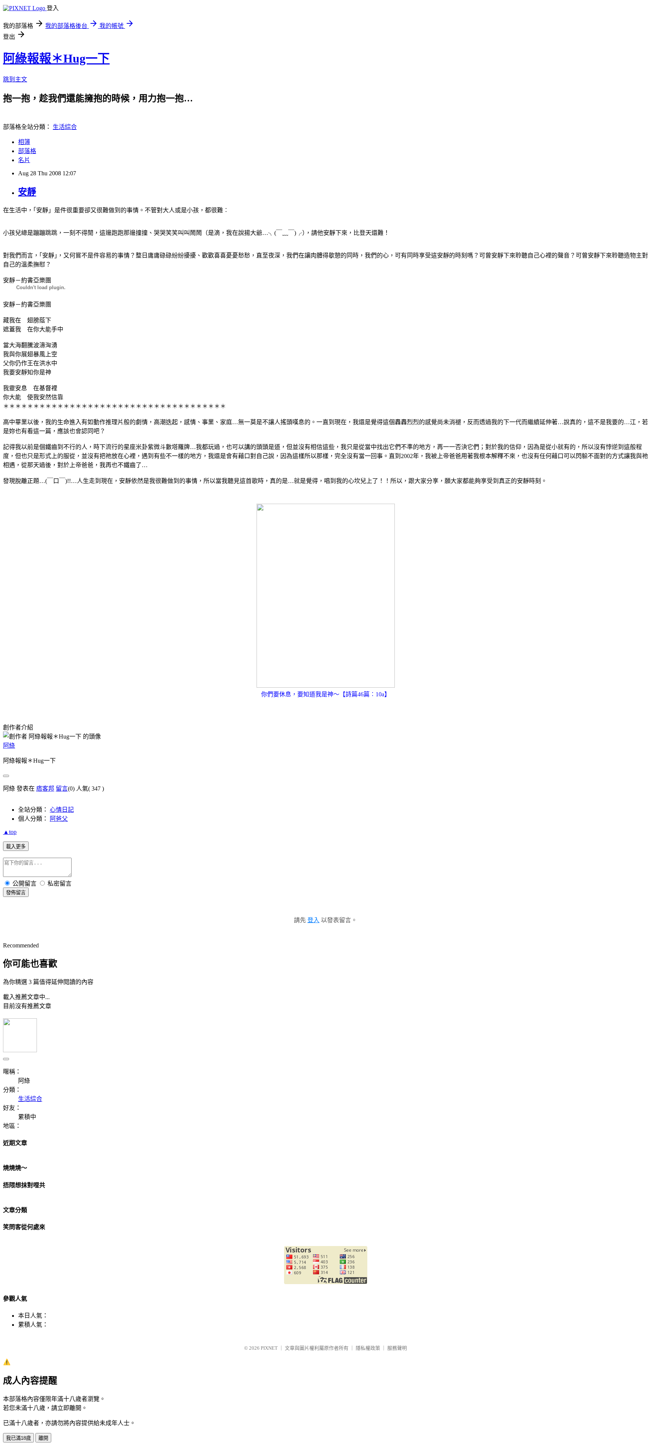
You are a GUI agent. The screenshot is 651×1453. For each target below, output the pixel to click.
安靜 (27, 192)
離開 (43, 1438)
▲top (10, 832)
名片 (24, 160)
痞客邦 (45, 788)
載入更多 (16, 846)
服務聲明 (397, 1348)
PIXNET (269, 1348)
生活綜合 (65, 127)
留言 (62, 788)
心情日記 (62, 809)
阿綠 (9, 745)
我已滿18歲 (18, 1438)
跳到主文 (15, 79)
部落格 (27, 151)
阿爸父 (59, 818)
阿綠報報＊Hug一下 (56, 58)
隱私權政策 (368, 1348)
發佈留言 (16, 892)
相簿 (24, 142)
